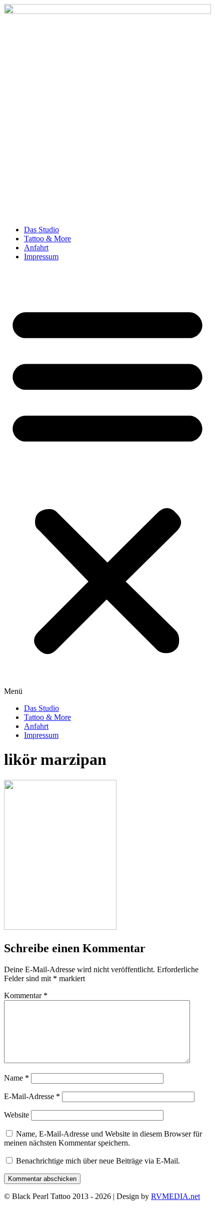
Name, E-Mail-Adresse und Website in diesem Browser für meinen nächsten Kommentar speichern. (103, 1138)
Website (16, 1115)
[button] (107, 482)
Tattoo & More (47, 238)
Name (16, 1078)
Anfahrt (36, 247)
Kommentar (26, 995)
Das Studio (41, 229)
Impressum (41, 256)
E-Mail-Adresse (32, 1096)
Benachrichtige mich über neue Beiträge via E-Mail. (98, 1161)
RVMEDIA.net (175, 1196)
